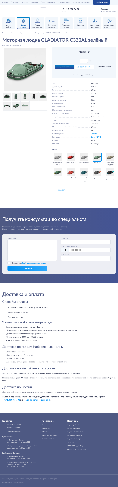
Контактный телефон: (69, 246)
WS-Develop (19, 482)
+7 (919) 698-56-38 (70, 9)
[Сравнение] (114, 2)
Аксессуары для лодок (75, 446)
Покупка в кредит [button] (104, 67)
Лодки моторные (73, 428)
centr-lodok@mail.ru (14, 431)
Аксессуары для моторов (76, 449)
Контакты (34, 2)
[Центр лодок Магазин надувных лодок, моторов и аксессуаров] (8, 10)
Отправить (27, 268)
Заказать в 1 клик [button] (84, 67)
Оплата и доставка (48, 2)
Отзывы (25, 2)
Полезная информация (81, 2)
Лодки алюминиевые (75, 432)
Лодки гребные (73, 425)
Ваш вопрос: (12, 238)
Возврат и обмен (64, 2)
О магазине (15, 2)
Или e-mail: (65, 254)
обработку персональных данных (33, 263)
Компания (46, 425)
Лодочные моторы (74, 439)
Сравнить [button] (62, 190)
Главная (5, 2)
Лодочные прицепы (74, 435)
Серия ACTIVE (96, 137)
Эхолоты (70, 442)
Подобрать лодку (101, 2)
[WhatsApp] (82, 9)
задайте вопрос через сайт (37, 400)
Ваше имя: (65, 238)
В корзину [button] (64, 67)
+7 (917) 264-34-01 (14, 427)
